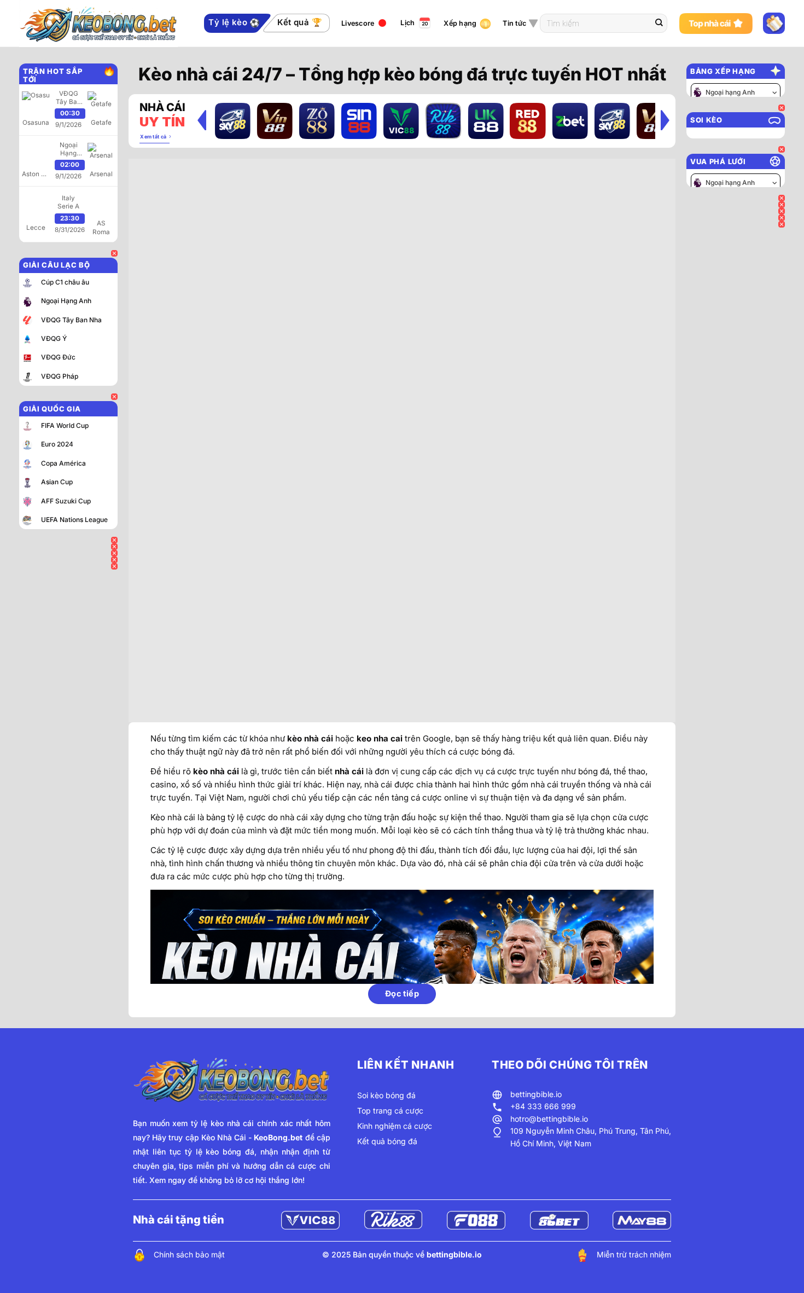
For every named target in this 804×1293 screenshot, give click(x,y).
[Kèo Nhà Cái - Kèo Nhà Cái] (105, 23)
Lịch (407, 23)
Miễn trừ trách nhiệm (634, 1254)
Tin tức (514, 23)
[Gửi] (659, 23)
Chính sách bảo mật (189, 1254)
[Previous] (202, 120)
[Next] (665, 120)
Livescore (357, 23)
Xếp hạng (460, 23)
